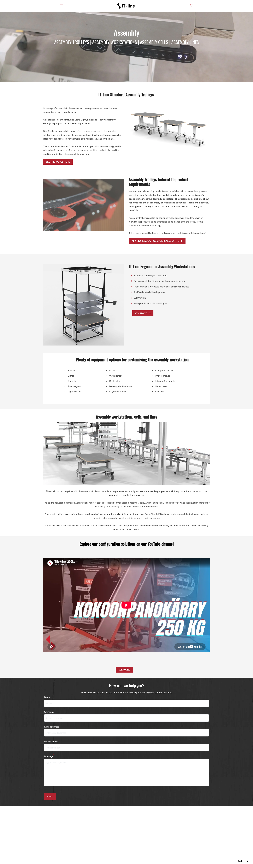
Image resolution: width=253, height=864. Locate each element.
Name (47, 697)
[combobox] (243, 861)
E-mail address (52, 726)
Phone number (51, 741)
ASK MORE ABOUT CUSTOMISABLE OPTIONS (157, 240)
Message (49, 756)
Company (49, 711)
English (241, 861)
